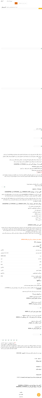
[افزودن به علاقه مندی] (3, 182)
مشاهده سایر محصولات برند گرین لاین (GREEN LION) (31, 239)
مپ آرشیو (22, 168)
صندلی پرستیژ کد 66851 (35, 303)
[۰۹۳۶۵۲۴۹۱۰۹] (39, 364)
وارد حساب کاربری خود (28, 291)
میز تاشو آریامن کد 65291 (34, 328)
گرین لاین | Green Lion (36, 170)
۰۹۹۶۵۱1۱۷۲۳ (38, 374)
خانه (16, 7)
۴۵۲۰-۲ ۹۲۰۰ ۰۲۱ (37, 358)
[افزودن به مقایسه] (3, 179)
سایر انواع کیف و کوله (11, 7)
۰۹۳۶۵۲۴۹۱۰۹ (38, 366)
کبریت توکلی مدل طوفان (35, 322)
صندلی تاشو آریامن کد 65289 (33, 298)
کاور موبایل (4, 7)
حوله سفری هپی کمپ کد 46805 (33, 311)
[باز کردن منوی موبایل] (17, 1)
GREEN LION (37, 168)
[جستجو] (16, 3)
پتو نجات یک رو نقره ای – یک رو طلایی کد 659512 (28, 317)
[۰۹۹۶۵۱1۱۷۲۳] (39, 372)
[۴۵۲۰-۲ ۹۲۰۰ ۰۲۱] (39, 356)
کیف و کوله (27, 168)
